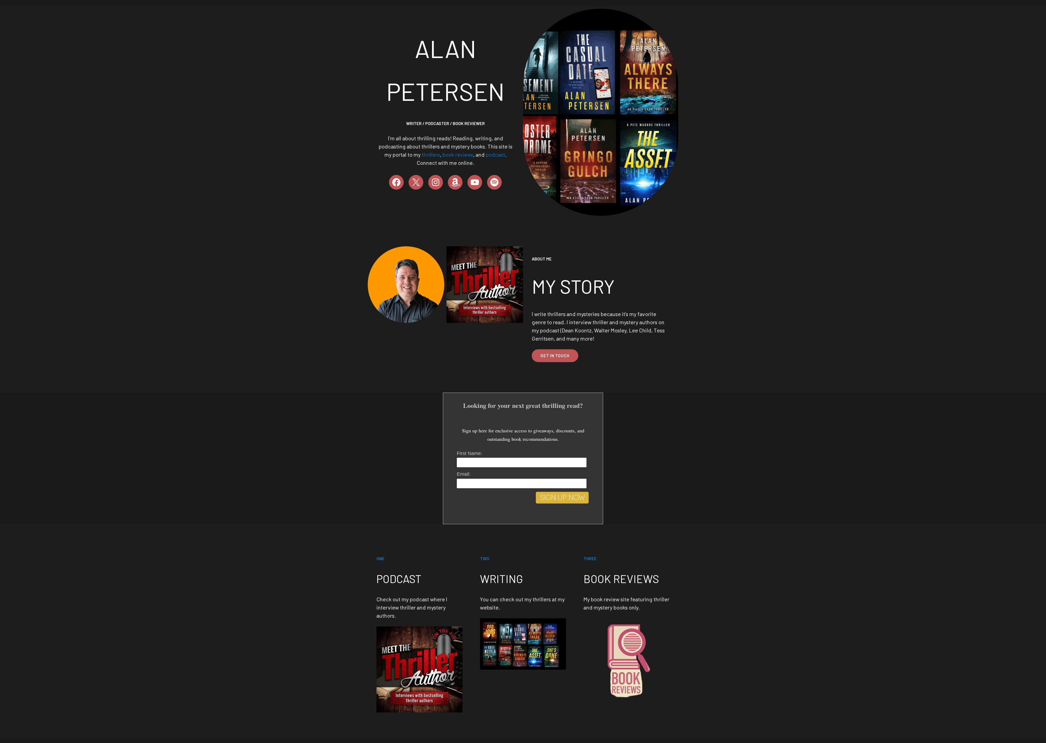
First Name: (469, 453)
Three (590, 558)
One (380, 558)
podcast (495, 154)
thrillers (431, 154)
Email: (463, 474)
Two (484, 558)
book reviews (457, 154)
